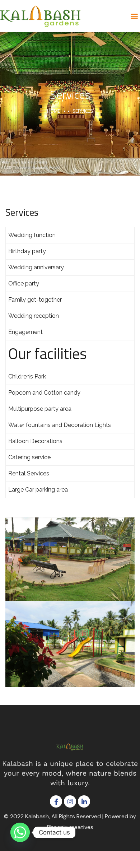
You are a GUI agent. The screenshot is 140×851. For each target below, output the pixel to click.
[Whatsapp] (20, 832)
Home (53, 111)
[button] (134, 16)
